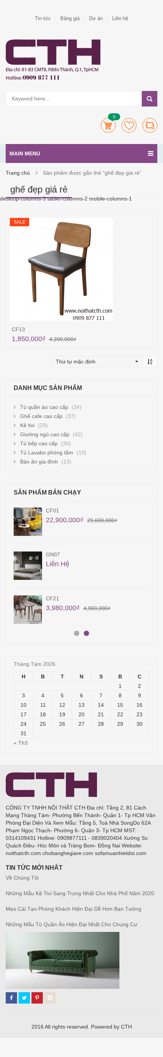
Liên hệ (120, 18)
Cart (108, 125)
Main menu (24, 153)
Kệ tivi (27, 425)
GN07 (53, 554)
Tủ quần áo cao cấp (44, 407)
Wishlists (129, 125)
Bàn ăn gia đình (39, 462)
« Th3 (21, 743)
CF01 (52, 510)
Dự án (96, 18)
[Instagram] (50, 998)
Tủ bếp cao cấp (39, 443)
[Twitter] (24, 998)
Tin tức (43, 18)
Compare (150, 125)
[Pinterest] (37, 998)
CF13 (18, 329)
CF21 (52, 598)
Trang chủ (18, 173)
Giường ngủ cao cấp (44, 434)
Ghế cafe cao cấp (41, 416)
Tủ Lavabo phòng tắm (46, 452)
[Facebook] (11, 998)
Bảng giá (70, 18)
